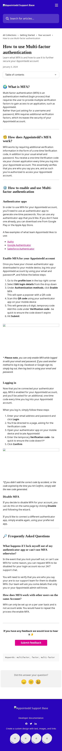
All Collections (9, 35)
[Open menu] (56, 5)
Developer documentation (31, 718)
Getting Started (27, 35)
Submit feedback (31, 642)
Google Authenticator (19, 245)
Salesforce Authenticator (20, 248)
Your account (44, 35)
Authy (10, 241)
